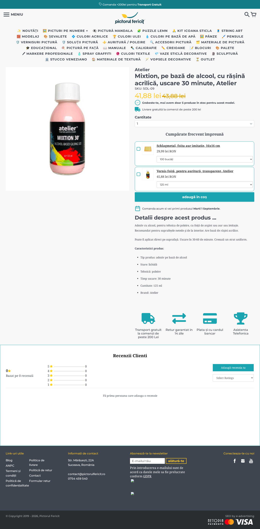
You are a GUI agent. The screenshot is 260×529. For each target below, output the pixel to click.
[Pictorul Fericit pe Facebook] (234, 463)
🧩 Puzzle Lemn (152, 31)
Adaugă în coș (194, 197)
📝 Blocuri (200, 48)
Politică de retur (40, 470)
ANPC (10, 465)
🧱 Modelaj (28, 36)
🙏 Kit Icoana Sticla (192, 31)
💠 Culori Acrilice (90, 36)
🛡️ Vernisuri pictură (36, 42)
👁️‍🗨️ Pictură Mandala (113, 31)
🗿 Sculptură (224, 53)
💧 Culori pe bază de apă (170, 36)
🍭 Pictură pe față (80, 48)
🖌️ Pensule (232, 36)
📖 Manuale (114, 48)
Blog (9, 460)
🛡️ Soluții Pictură (80, 42)
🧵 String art (229, 31)
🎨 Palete (225, 48)
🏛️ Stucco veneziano (66, 59)
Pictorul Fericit (49, 516)
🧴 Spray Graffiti (94, 53)
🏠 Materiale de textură (116, 59)
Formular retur (39, 481)
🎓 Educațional (41, 48)
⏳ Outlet (205, 59)
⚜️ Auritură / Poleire (124, 42)
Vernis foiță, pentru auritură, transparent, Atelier (195, 171)
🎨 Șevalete (55, 36)
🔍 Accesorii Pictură (170, 42)
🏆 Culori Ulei (127, 36)
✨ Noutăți (27, 31)
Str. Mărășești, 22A (81, 460)
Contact (35, 475)
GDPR (147, 476)
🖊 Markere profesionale (47, 53)
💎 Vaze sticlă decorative (181, 53)
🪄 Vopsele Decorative (168, 59)
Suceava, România (81, 465)
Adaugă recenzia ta (233, 367)
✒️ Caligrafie (144, 48)
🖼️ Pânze (208, 36)
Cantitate (143, 117)
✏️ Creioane (173, 48)
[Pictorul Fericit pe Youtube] (251, 463)
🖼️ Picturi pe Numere (64, 31)
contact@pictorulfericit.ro (86, 474)
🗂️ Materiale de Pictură (220, 42)
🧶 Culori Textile (133, 53)
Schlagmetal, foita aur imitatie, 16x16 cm (188, 146)
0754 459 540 (78, 478)
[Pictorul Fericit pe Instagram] (243, 463)
